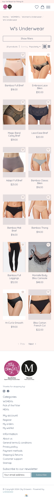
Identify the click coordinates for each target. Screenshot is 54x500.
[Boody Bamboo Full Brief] (14, 67)
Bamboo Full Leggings (14, 276)
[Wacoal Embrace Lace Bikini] (39, 67)
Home (5, 17)
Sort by (24, 46)
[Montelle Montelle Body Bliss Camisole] (39, 257)
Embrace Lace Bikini (40, 87)
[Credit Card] (26, 495)
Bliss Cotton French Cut (39, 324)
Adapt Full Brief (14, 180)
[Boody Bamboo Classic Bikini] (39, 162)
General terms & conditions (17, 442)
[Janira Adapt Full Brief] (14, 162)
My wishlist (8, 428)
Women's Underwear (32, 17)
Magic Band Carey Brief (14, 134)
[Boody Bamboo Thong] (39, 209)
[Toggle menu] (48, 7)
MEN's (6, 409)
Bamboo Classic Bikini (39, 182)
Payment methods (12, 450)
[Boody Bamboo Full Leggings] (14, 257)
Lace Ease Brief (40, 132)
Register (7, 419)
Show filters (27, 38)
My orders (8, 424)
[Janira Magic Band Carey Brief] (14, 114)
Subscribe (41, 474)
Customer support (12, 458)
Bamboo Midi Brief (14, 229)
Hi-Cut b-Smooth (14, 322)
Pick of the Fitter (11, 405)
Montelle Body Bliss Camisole (39, 276)
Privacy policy (10, 446)
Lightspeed (8, 491)
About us (7, 438)
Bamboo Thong (40, 227)
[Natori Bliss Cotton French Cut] (39, 304)
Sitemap (7, 462)
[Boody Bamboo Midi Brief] (14, 209)
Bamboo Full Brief (14, 85)
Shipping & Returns (13, 454)
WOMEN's (15, 17)
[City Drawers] (7, 7)
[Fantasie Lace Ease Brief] (39, 114)
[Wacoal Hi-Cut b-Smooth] (14, 304)
